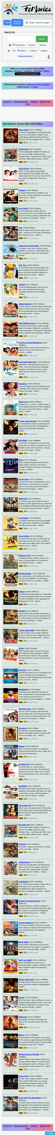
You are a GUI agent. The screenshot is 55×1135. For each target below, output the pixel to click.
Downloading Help (20, 102)
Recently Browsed (17, 23)
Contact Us (7, 102)
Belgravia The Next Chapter (39, 85)
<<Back (7, 23)
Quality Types (45, 102)
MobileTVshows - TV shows (27, 87)
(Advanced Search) (25, 56)
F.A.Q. (28, 104)
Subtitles (33, 102)
